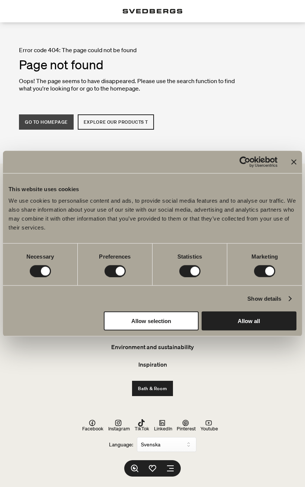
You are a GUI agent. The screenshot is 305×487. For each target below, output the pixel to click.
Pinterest (186, 428)
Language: (121, 444)
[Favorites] (152, 468)
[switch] (115, 271)
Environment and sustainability (152, 347)
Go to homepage (46, 122)
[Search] (134, 468)
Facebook (92, 428)
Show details (264, 298)
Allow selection (151, 321)
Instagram (119, 428)
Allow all (249, 321)
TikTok (142, 428)
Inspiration (152, 364)
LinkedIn (163, 428)
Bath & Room (152, 388)
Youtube (209, 428)
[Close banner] (293, 161)
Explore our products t (116, 122)
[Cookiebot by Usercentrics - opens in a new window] (244, 161)
